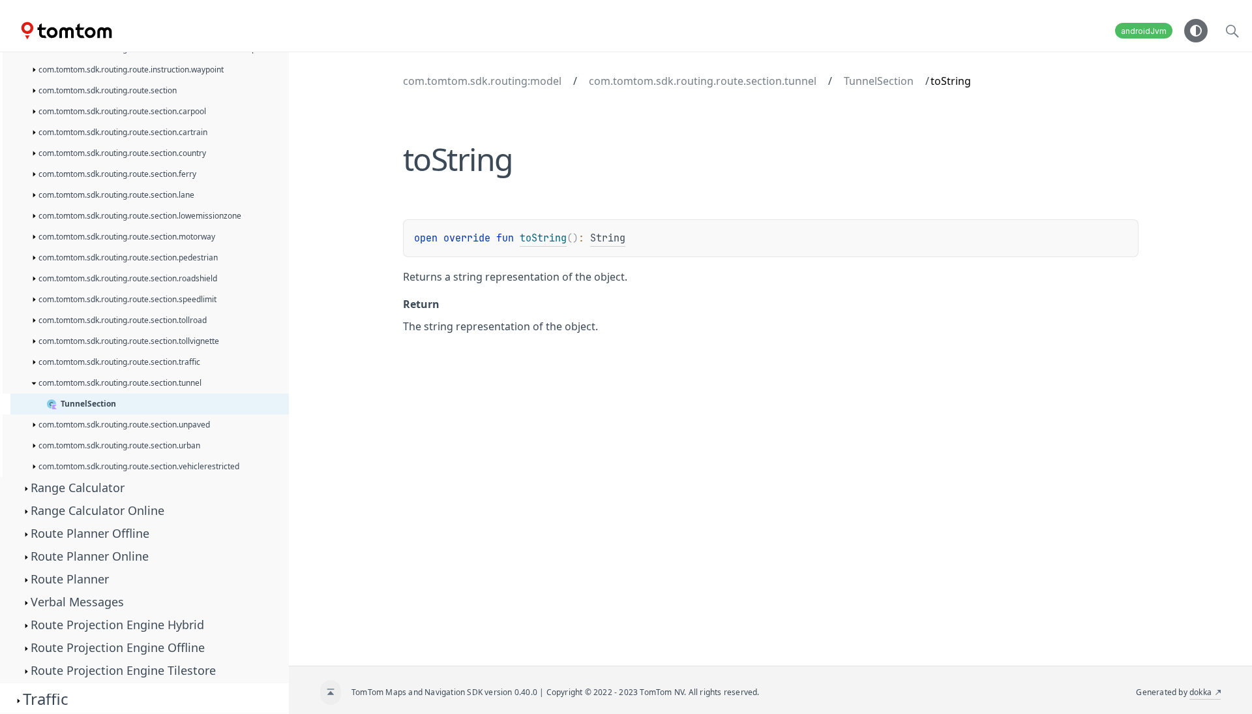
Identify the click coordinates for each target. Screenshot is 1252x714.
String (607, 238)
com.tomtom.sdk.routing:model (482, 81)
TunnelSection (879, 81)
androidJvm (1144, 31)
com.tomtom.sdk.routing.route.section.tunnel (702, 81)
